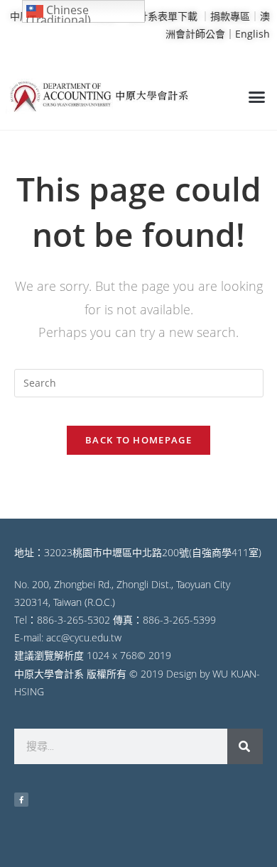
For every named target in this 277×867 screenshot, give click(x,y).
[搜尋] (245, 746)
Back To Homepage (138, 440)
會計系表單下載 (162, 16)
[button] (257, 97)
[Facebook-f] (21, 800)
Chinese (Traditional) (58, 12)
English (252, 33)
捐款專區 (230, 16)
